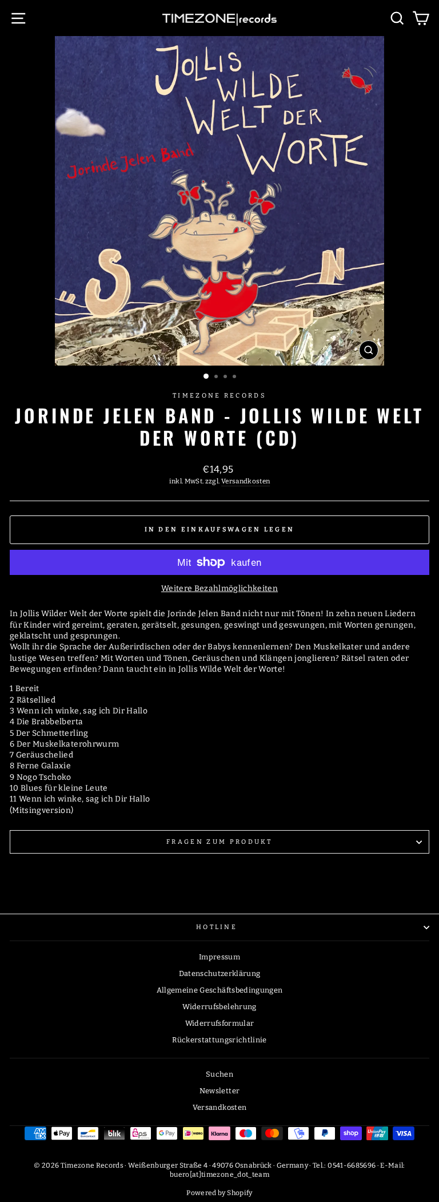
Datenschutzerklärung (220, 973)
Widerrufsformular (219, 1023)
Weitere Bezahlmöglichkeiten (219, 588)
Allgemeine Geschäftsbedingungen (220, 990)
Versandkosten (245, 481)
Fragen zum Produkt (219, 842)
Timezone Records (219, 395)
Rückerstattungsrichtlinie (219, 1040)
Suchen (219, 1074)
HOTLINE (216, 927)
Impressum (219, 957)
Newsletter (219, 1090)
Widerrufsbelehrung (219, 1006)
